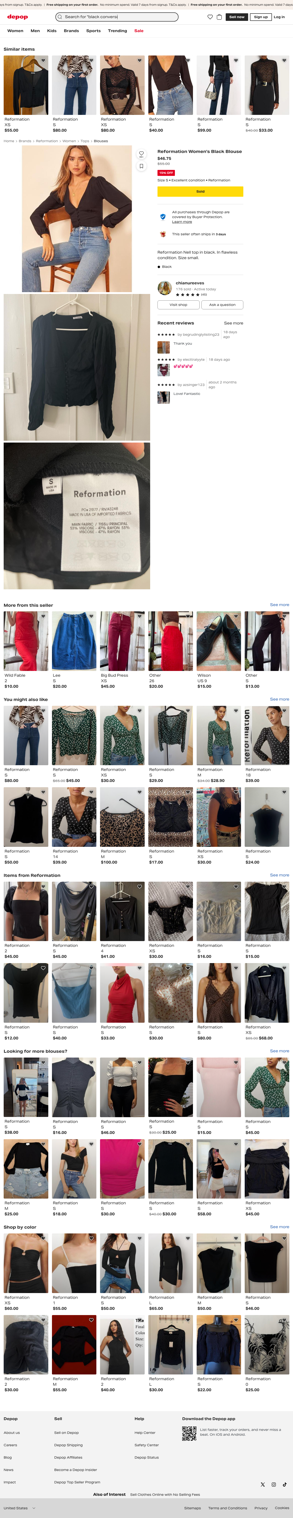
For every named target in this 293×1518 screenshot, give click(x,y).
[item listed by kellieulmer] (26, 817)
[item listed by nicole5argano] (267, 993)
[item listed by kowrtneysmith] (26, 1263)
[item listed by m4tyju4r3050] (26, 1169)
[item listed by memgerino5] (267, 735)
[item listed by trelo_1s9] (170, 735)
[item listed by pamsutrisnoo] (219, 1169)
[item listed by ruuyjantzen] (26, 911)
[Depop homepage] (17, 17)
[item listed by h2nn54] (74, 993)
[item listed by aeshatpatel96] (122, 911)
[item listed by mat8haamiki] (170, 1169)
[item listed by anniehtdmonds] (122, 1169)
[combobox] (117, 17)
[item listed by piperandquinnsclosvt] (219, 817)
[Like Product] (43, 60)
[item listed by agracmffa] (170, 1087)
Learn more (182, 222)
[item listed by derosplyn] (122, 817)
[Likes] (210, 17)
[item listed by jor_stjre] (170, 1345)
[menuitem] (15, 31)
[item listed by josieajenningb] (219, 911)
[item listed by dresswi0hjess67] (267, 1087)
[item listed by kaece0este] (219, 1345)
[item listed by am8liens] (74, 1169)
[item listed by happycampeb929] (219, 735)
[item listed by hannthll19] (267, 1169)
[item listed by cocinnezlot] (122, 1345)
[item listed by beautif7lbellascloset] (74, 1087)
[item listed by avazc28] (219, 1087)
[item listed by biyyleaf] (267, 1263)
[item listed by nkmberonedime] (26, 993)
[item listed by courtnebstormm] (219, 1263)
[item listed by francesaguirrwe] (74, 1345)
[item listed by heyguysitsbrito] (122, 1087)
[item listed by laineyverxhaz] (74, 1263)
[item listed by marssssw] (267, 1345)
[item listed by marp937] (122, 1263)
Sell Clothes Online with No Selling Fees (165, 1495)
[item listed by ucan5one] (170, 1263)
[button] (209, 295)
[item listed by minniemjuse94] (219, 993)
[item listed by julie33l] (170, 911)
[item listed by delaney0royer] (26, 1087)
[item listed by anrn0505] (122, 735)
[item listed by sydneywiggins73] (122, 993)
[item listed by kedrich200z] (74, 735)
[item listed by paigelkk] (267, 817)
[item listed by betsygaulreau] (26, 735)
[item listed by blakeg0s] (267, 911)
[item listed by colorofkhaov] (170, 817)
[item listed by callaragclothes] (170, 993)
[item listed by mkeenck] (74, 817)
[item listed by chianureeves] (26, 641)
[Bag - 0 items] (219, 17)
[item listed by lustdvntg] (74, 911)
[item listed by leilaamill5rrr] (26, 1345)
